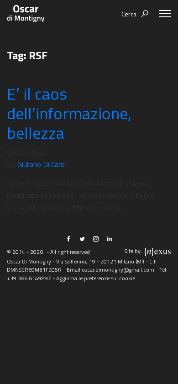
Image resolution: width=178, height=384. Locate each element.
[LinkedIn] (109, 238)
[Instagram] (95, 238)
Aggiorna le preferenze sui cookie (95, 278)
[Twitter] (82, 238)
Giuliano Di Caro (41, 164)
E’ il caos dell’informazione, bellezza (69, 113)
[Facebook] (68, 238)
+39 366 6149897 (29, 278)
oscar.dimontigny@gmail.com (118, 269)
